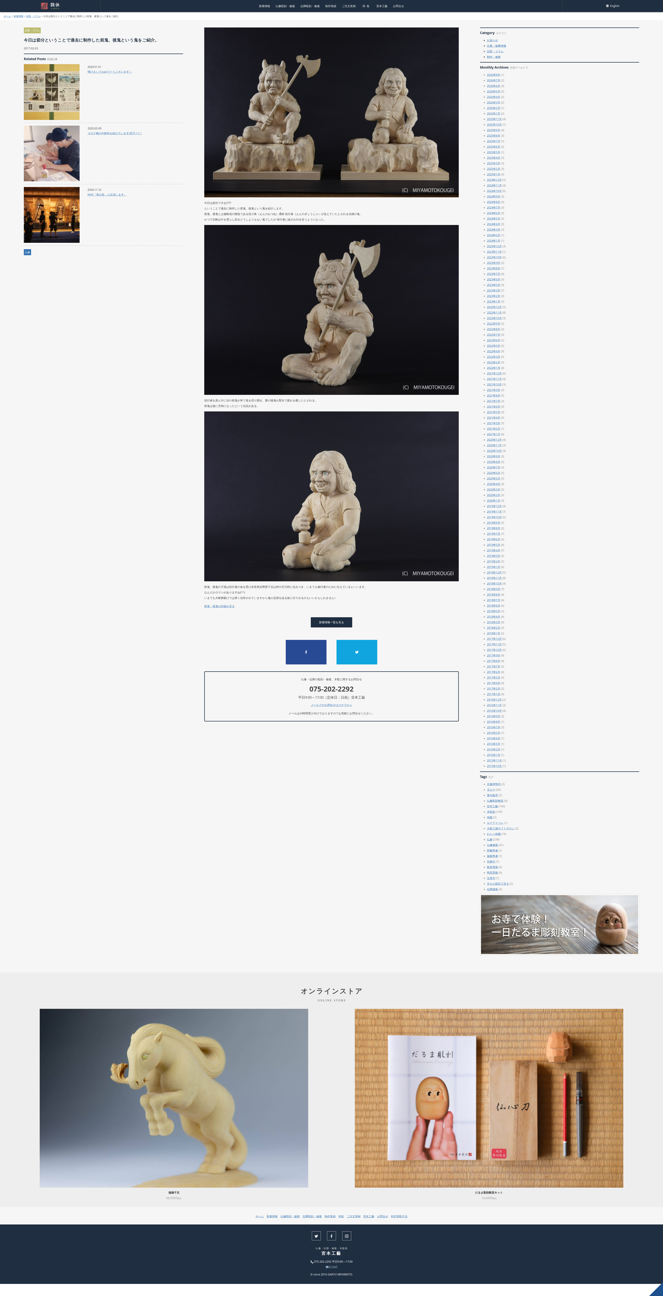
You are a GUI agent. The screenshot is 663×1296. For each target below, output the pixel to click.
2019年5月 (493, 545)
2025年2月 (493, 169)
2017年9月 (493, 655)
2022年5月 (493, 346)
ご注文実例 (349, 6)
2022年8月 (493, 329)
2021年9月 (493, 390)
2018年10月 (494, 583)
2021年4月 (493, 418)
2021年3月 (493, 423)
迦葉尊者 (492, 856)
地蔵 (489, 817)
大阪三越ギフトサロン (501, 828)
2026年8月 (493, 75)
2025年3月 (493, 163)
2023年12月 (494, 246)
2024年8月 (493, 202)
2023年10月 (494, 257)
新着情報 (264, 6)
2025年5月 (493, 152)
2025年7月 (493, 141)
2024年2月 (493, 235)
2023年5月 (493, 285)
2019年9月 (493, 523)
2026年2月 (493, 108)
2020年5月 (493, 478)
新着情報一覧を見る (331, 622)
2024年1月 (493, 241)
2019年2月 (493, 561)
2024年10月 (494, 191)
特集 (367, 6)
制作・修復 (494, 57)
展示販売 (492, 795)
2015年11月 (494, 760)
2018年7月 (493, 600)
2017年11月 (494, 644)
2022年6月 (493, 340)
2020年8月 (493, 462)
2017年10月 (494, 650)
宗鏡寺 (491, 861)
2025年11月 (494, 119)
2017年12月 (494, 639)
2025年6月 (493, 147)
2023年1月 (493, 301)
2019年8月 (493, 528)
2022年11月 (494, 312)
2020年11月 (494, 445)
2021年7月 (493, 401)
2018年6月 (493, 606)
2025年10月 (494, 124)
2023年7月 (493, 274)
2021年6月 (493, 406)
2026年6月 (493, 86)
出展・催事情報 (496, 46)
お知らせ (492, 40)
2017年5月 (493, 677)
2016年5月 (493, 733)
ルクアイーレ (495, 823)
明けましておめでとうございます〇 (110, 72)
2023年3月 (493, 290)
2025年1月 (493, 174)
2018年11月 (494, 578)
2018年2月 (493, 628)
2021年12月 (494, 373)
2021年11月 (494, 379)
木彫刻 (491, 812)
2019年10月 (494, 517)
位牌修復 (492, 889)
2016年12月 (494, 700)
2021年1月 (493, 434)
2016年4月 (493, 738)
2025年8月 (493, 136)
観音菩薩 (492, 867)
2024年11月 (494, 185)
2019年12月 (494, 506)
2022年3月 (493, 357)
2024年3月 (493, 230)
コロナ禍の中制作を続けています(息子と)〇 (115, 133)
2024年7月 (493, 207)
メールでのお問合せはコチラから (331, 705)
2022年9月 (493, 324)
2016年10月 (494, 711)
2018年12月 (494, 572)
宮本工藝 (381, 6)
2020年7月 (493, 467)
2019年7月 (493, 534)
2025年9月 (493, 130)
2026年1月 (493, 113)
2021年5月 (493, 412)
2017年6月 (493, 672)
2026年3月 (493, 102)
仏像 (27, 252)
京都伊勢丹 (494, 784)
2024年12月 (494, 180)
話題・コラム (33, 16)
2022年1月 (493, 368)
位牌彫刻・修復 (310, 6)
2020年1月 (493, 501)
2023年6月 (493, 279)
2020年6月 (493, 473)
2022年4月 (493, 351)
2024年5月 (493, 218)
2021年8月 (493, 395)
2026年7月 (493, 80)
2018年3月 (493, 622)
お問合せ (398, 6)
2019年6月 (493, 539)
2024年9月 (493, 196)
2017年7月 (493, 666)
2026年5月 (493, 91)
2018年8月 (493, 595)
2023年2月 (493, 296)
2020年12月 (494, 440)
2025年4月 (493, 158)
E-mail (333, 1267)
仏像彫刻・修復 (285, 6)
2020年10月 (494, 451)
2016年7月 (493, 727)
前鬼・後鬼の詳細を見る (219, 606)
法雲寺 (491, 878)
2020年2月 (493, 495)
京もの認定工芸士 (498, 884)
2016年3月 (493, 744)
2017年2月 (493, 689)
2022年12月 (494, 307)
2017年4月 (493, 683)
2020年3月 (493, 489)
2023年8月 (493, 268)
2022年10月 (494, 318)
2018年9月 (493, 589)
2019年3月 (493, 556)
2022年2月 (493, 362)
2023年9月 (493, 263)
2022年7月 (493, 335)
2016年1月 (493, 755)
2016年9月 (493, 716)
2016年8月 (493, 722)
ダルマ (491, 790)
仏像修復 (492, 845)
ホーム (7, 16)
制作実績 (330, 6)
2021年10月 (494, 384)
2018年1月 (493, 633)
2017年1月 (493, 694)
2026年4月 (493, 97)
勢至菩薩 (492, 873)
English (614, 6)
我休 (55, 6)
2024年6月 (493, 213)
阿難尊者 (492, 850)
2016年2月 (493, 749)
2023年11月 (494, 252)
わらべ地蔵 (494, 834)
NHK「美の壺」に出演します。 (107, 194)
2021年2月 (493, 429)
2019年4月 (493, 550)
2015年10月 (494, 766)
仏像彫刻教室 (495, 801)
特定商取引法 (399, 1216)
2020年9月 (493, 456)
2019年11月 (494, 512)
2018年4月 (493, 617)
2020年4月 (493, 484)
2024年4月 (493, 224)
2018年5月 (493, 611)
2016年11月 (494, 705)
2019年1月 (493, 567)
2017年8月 (493, 661)
